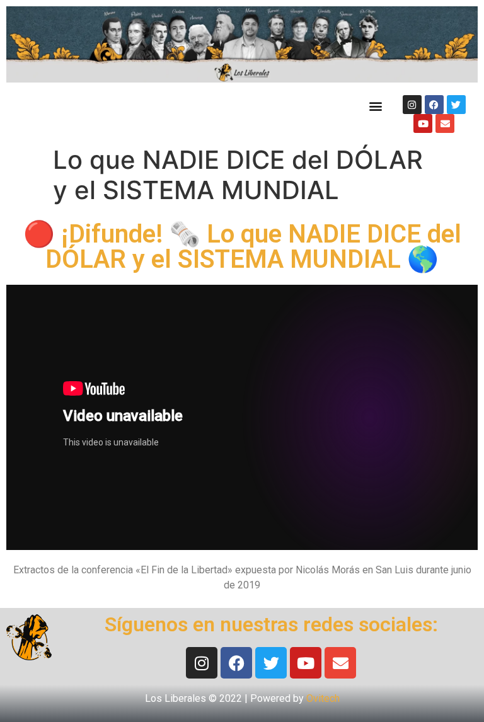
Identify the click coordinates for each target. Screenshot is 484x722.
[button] (375, 105)
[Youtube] (422, 123)
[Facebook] (434, 104)
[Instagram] (412, 104)
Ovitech (323, 698)
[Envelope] (444, 123)
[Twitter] (456, 104)
